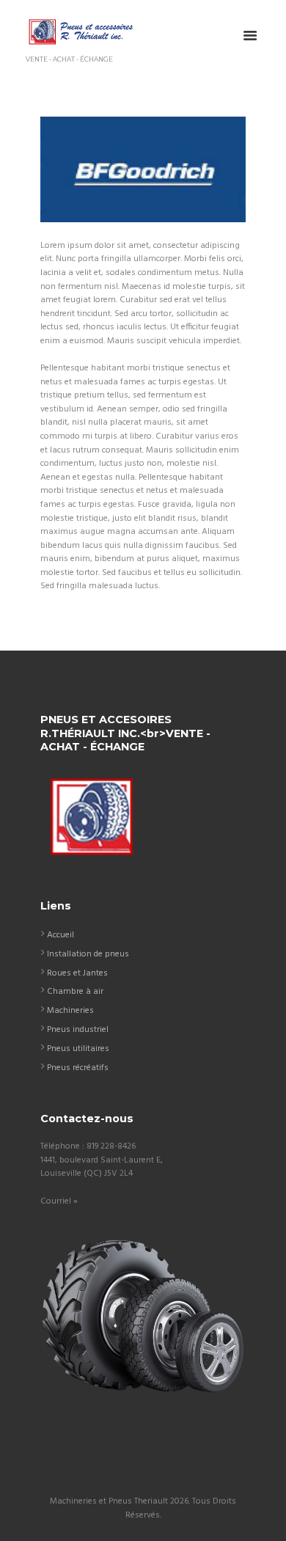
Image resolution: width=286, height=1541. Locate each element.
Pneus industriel (78, 1029)
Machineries (70, 1010)
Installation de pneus (88, 954)
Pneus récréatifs (78, 1068)
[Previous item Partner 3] (91, 169)
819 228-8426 (111, 1146)
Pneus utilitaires (78, 1049)
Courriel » (59, 1201)
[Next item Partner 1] (194, 169)
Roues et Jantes (77, 973)
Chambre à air (75, 991)
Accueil (60, 935)
